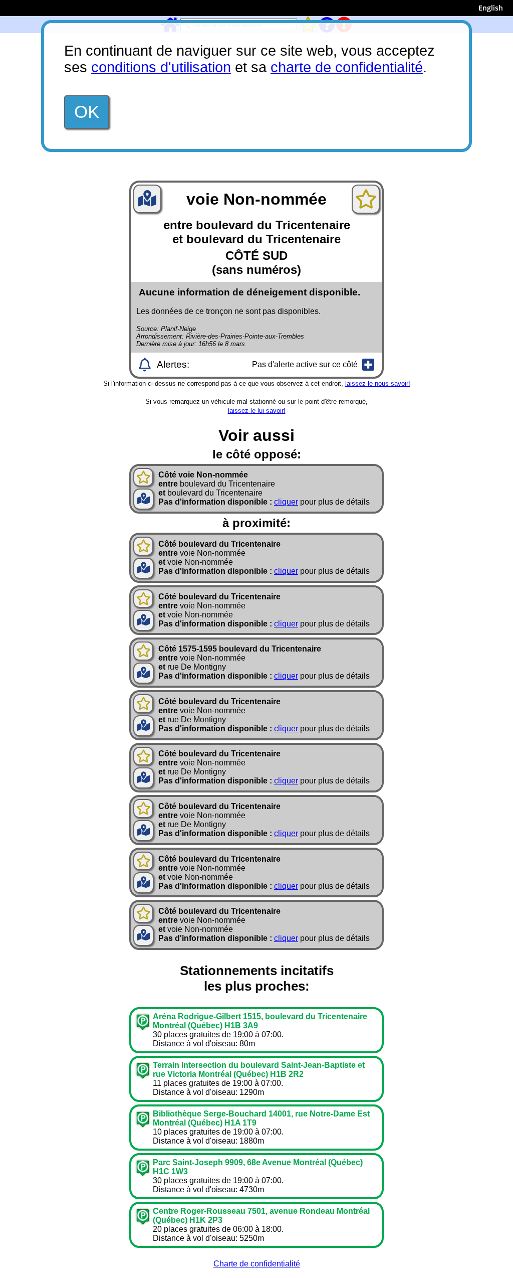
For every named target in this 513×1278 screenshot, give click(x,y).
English (490, 8)
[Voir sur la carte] (147, 201)
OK (86, 111)
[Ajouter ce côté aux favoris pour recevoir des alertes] (366, 199)
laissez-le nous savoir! (377, 383)
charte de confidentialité (347, 67)
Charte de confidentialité (256, 1263)
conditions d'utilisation (161, 67)
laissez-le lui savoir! (257, 410)
